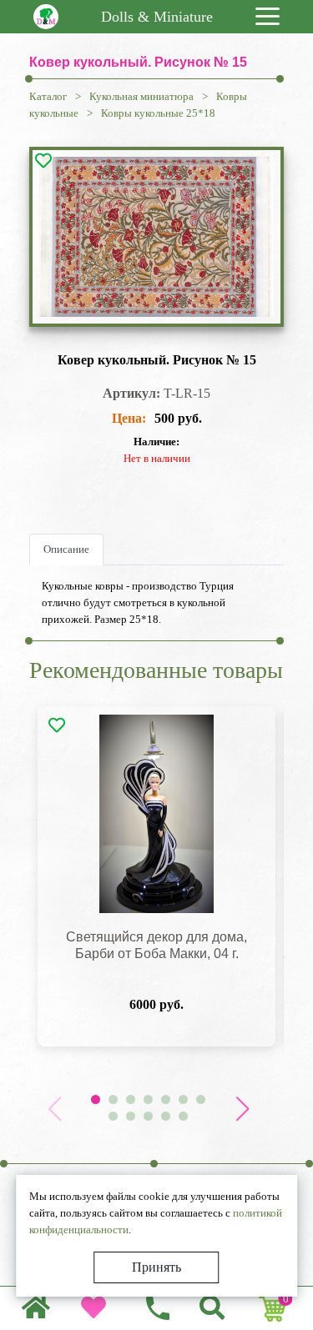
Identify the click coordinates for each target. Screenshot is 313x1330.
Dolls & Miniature (157, 16)
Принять (156, 1267)
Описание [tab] (66, 549)
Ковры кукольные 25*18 (158, 113)
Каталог (48, 96)
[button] (242, 1109)
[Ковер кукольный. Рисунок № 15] (156, 237)
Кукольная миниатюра (141, 96)
